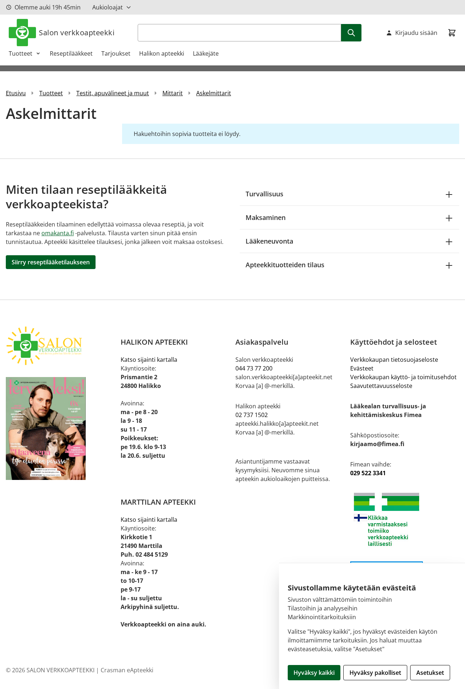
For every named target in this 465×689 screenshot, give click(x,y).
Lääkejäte (206, 53)
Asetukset (430, 673)
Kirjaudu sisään (416, 33)
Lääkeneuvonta (269, 241)
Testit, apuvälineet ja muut (112, 93)
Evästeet (361, 368)
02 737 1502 (251, 415)
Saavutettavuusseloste (381, 386)
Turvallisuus (264, 193)
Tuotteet (20, 53)
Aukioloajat (107, 7)
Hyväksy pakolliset (375, 673)
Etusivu (16, 93)
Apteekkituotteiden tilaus (285, 264)
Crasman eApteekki (127, 670)
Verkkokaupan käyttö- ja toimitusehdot (403, 377)
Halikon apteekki (161, 53)
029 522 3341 (368, 473)
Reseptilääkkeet (71, 53)
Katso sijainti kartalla (149, 360)
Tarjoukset (115, 53)
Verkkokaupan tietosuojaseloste (394, 360)
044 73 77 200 (253, 368)
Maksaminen (266, 217)
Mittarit (172, 93)
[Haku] (351, 32)
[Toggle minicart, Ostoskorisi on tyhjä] (452, 33)
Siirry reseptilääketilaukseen (51, 262)
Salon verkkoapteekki (76, 32)
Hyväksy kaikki (314, 673)
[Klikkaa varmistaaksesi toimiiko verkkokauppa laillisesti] (404, 519)
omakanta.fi (57, 233)
